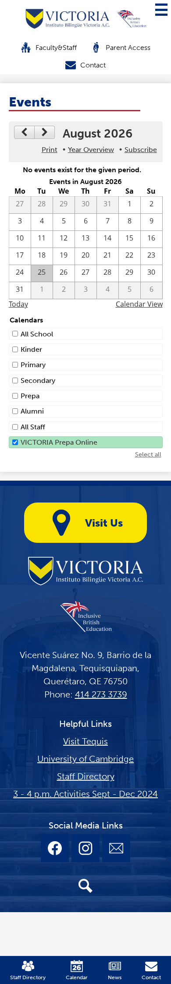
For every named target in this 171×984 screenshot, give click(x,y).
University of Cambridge (85, 759)
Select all (148, 454)
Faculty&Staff (56, 47)
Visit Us (104, 523)
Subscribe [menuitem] (141, 149)
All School (37, 334)
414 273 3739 (101, 694)
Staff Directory (85, 776)
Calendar (77, 977)
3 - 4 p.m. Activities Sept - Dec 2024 (85, 794)
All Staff (33, 427)
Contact (93, 65)
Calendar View (139, 304)
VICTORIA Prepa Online (59, 442)
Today (18, 304)
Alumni (32, 411)
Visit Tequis (85, 741)
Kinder (31, 349)
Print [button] (49, 149)
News (114, 977)
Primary (33, 365)
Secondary (38, 380)
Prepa (30, 396)
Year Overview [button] (91, 149)
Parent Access (128, 47)
